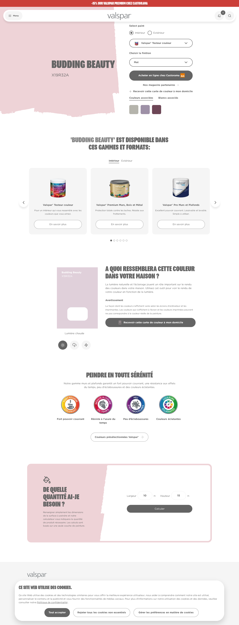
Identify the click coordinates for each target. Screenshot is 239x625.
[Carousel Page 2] (114, 240)
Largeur (131, 495)
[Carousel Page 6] (126, 240)
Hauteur (165, 495)
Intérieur (114, 160)
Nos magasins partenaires (159, 85)
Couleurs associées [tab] (141, 97)
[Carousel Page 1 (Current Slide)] (111, 240)
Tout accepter (57, 612)
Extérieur (126, 160)
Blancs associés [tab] (168, 97)
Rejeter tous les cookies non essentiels (101, 612)
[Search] (229, 15)
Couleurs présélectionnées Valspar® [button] (117, 437)
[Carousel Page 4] (120, 240)
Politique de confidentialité (52, 602)
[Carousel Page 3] (117, 240)
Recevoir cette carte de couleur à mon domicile (163, 91)
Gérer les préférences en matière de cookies (166, 612)
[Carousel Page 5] (123, 240)
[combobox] (161, 43)
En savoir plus (57, 224)
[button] (13, 15)
